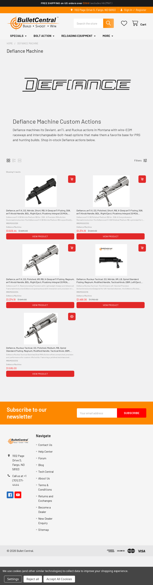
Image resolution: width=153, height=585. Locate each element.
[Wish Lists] (125, 23)
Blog (41, 465)
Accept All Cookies (59, 579)
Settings (13, 579)
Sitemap (43, 529)
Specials (17, 35)
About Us (44, 478)
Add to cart (72, 179)
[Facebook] (10, 495)
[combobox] (94, 23)
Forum (42, 458)
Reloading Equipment (77, 35)
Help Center (45, 451)
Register (141, 10)
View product (40, 236)
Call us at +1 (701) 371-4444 (19, 480)
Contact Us (45, 444)
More (106, 35)
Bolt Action (42, 35)
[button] (8, 160)
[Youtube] (18, 495)
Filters (138, 160)
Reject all (32, 579)
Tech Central (46, 471)
